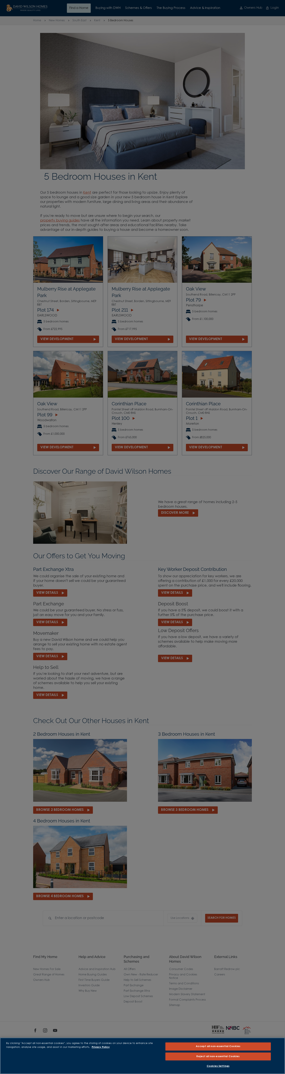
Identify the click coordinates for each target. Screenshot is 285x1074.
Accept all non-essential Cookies (218, 1046)
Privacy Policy (101, 1047)
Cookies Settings (218, 1066)
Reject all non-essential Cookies (217, 1056)
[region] (142, 1056)
